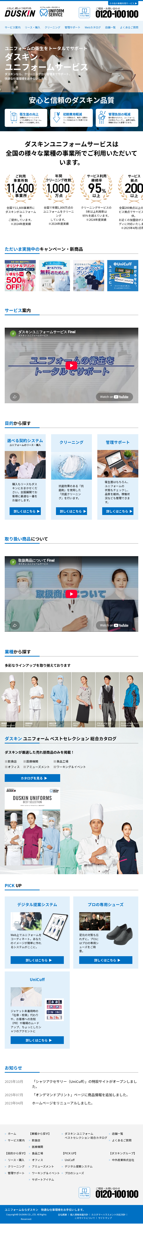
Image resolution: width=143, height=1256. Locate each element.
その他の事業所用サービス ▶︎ (123, 3)
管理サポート (72, 27)
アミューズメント (43, 1166)
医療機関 (37, 1147)
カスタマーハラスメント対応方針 (108, 1214)
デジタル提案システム (79, 1166)
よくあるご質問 (129, 27)
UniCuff (69, 1160)
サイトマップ (105, 1218)
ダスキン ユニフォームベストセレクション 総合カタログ (86, 1136)
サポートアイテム (43, 1180)
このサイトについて (85, 1218)
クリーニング (52, 27)
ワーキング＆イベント (46, 1173)
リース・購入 (32, 27)
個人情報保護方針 (79, 1214)
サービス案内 (12, 27)
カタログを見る (32, 778)
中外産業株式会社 (123, 1160)
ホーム (12, 1134)
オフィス (37, 1160)
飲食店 (36, 1140)
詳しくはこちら (22, 99)
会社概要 (62, 1214)
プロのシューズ (74, 1173)
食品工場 (37, 1153)
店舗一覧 (110, 27)
